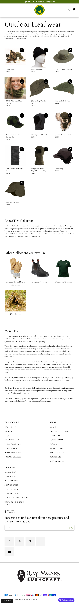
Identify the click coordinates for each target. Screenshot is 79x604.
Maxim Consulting (32, 599)
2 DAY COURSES (11, 485)
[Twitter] (19, 541)
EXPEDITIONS (10, 476)
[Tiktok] (40, 541)
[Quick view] (22, 50)
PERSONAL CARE (57, 453)
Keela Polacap (59, 169)
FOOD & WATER (56, 440)
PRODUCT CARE (56, 448)
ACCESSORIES (55, 457)
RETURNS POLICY (12, 440)
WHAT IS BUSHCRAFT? (14, 453)
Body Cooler (10, 70)
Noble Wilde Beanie (37, 70)
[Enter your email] (71, 527)
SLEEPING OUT (56, 436)
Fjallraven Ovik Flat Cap (62, 101)
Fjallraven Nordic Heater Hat (63, 135)
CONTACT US (10, 427)
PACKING (54, 444)
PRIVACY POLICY (12, 448)
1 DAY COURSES (11, 489)
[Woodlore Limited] (39, 15)
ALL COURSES (10, 472)
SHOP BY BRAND (57, 461)
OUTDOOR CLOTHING (59, 431)
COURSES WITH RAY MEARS (16, 498)
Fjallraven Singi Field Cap (14, 202)
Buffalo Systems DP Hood (39, 135)
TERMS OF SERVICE (12, 444)
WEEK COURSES (11, 481)
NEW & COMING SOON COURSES (14, 503)
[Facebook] (9, 541)
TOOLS (53, 427)
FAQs (7, 436)
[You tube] (9, 551)
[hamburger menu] (7, 10)
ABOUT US (9, 431)
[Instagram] (30, 541)
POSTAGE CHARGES (13, 457)
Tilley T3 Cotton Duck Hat (63, 70)
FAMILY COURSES (12, 493)
